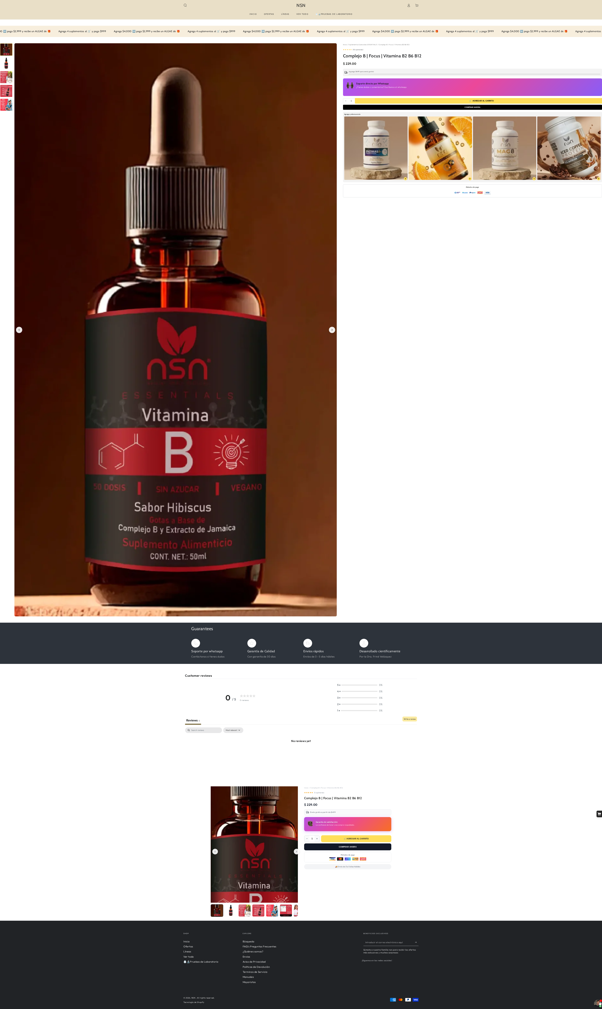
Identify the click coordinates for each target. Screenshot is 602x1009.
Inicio (345, 45)
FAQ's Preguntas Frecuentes (260, 946)
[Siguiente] (296, 851)
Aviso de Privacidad (254, 961)
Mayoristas (249, 982)
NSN (193, 998)
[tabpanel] (301, 751)
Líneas (187, 951)
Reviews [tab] (193, 720)
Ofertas (188, 946)
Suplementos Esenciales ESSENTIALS (363, 45)
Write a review (410, 719)
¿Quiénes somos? (253, 951)
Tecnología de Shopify (193, 1002)
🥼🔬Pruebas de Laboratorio (200, 961)
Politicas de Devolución (256, 966)
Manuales (248, 976)
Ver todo (188, 956)
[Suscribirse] (417, 942)
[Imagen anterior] (19, 330)
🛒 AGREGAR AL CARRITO (356, 839)
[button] (185, 5)
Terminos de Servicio (255, 971)
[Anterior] (215, 851)
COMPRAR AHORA (472, 107)
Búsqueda (248, 941)
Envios (246, 956)
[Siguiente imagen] (332, 330)
